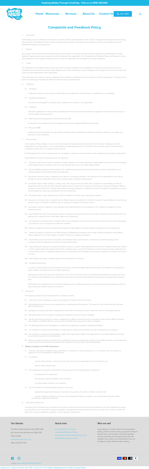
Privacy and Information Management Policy (71, 435)
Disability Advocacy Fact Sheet (66, 438)
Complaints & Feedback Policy (66, 432)
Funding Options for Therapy (65, 429)
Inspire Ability (21, 463)
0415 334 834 (16, 436)
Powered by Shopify (33, 463)
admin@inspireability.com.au (21, 439)
